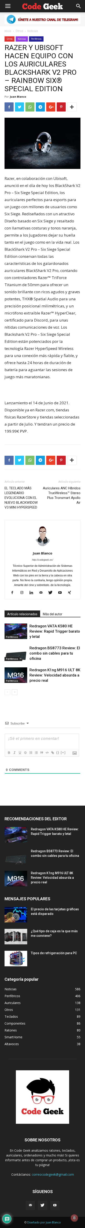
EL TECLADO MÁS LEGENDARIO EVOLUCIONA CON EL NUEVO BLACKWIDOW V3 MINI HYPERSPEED (21, 497)
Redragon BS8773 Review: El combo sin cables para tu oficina (54, 653)
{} (57, 752)
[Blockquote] (41, 752)
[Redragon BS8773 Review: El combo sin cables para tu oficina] (16, 653)
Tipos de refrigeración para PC (54, 953)
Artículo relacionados (22, 614)
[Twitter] (52, 593)
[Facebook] (14, 593)
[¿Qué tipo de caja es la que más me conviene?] (16, 937)
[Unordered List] (36, 752)
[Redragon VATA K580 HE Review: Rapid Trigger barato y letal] (16, 631)
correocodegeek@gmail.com (53, 1174)
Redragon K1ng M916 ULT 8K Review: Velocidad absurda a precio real (54, 675)
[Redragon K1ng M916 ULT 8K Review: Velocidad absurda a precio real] (16, 675)
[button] (78, 6)
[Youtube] (61, 593)
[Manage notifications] (74, 1218)
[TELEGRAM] (42, 19)
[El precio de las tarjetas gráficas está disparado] (16, 915)
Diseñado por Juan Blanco (44, 1222)
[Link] (52, 752)
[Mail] (42, 593)
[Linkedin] (33, 593)
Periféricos (36, 38)
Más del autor (52, 614)
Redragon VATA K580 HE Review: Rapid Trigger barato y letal (54, 631)
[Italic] (14, 752)
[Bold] (9, 752)
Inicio (8, 31)
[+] (63, 752)
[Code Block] (47, 752)
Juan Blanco (18, 96)
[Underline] (19, 752)
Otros (19, 31)
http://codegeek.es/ (42, 559)
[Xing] (71, 593)
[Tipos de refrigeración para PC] (16, 959)
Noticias (32, 31)
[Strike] (25, 752)
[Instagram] (23, 593)
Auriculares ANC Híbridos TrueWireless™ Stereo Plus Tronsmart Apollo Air (61, 495)
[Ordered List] (30, 752)
